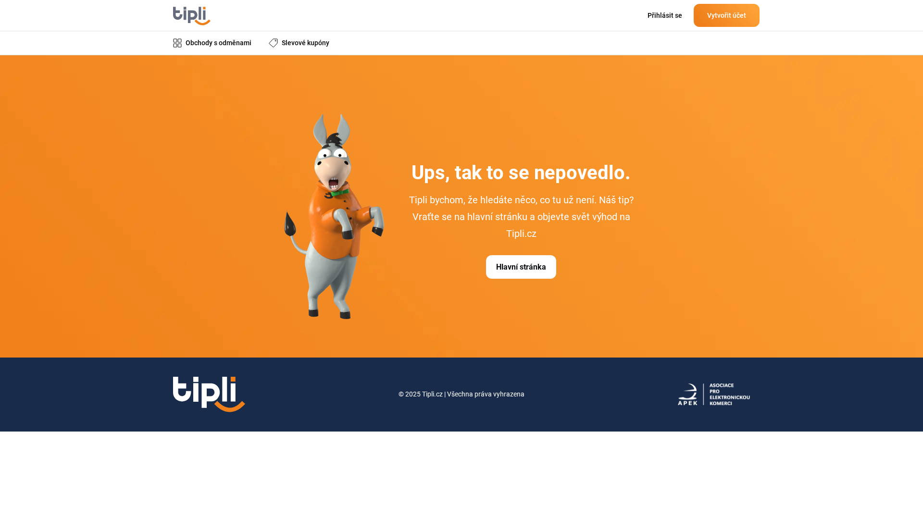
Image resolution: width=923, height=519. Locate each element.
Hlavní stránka (521, 267)
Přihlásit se (665, 15)
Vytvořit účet (726, 15)
